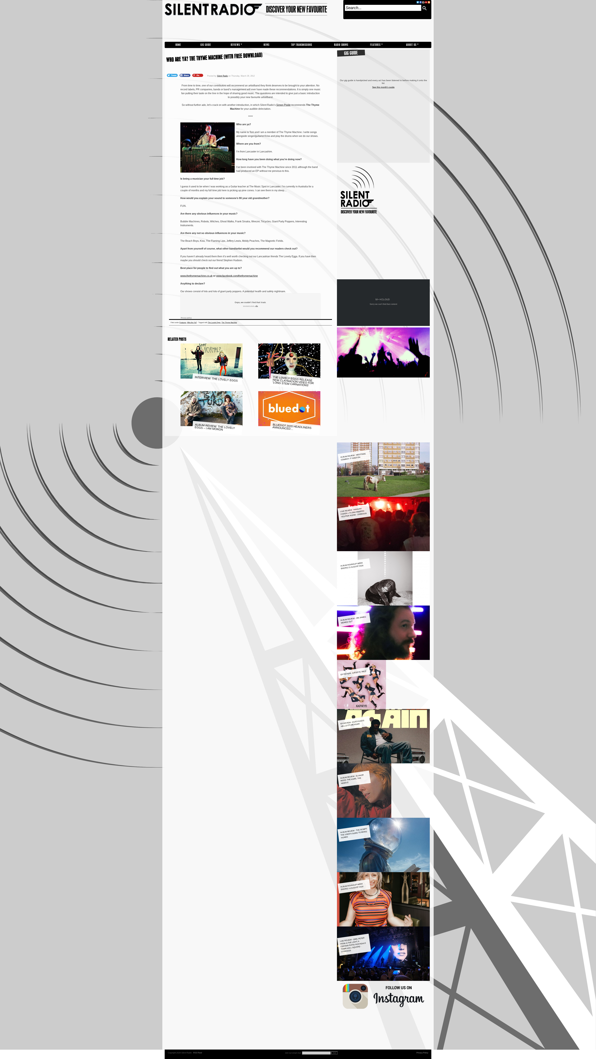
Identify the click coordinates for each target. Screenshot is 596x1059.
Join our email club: (293, 1053)
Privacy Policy (422, 1053)
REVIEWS (235, 44)
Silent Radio (253, 21)
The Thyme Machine (229, 322)
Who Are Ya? (192, 322)
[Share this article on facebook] (185, 75)
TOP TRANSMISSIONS (301, 44)
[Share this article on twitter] (172, 75)
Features (375, 44)
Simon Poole (283, 105)
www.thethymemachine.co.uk (196, 275)
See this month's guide (383, 87)
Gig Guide (206, 44)
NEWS (266, 44)
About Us (411, 44)
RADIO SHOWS (341, 44)
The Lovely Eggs (214, 322)
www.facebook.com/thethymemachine (237, 275)
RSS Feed (197, 1053)
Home (178, 44)
